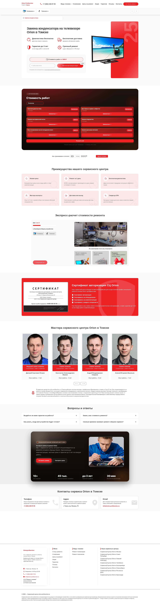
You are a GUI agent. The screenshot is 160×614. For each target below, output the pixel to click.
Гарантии (104, 4)
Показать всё (80, 140)
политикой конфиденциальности (52, 69)
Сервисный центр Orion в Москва (110, 551)
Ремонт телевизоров (78, 551)
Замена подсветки (88, 119)
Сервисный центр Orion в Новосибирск (112, 568)
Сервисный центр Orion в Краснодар (111, 575)
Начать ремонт (132, 4)
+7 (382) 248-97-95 (49, 4)
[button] (77, 383)
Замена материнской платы (36, 119)
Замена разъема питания (90, 130)
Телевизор (29, 11)
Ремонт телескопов (78, 554)
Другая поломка (102, 156)
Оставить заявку (43, 460)
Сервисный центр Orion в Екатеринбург (112, 565)
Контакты (119, 4)
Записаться (52, 113)
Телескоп (44, 11)
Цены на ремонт (87, 4)
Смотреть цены (60, 460)
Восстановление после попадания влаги (40, 130)
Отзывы (111, 4)
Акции (97, 4)
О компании (77, 4)
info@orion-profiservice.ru (111, 506)
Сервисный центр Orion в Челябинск (111, 563)
